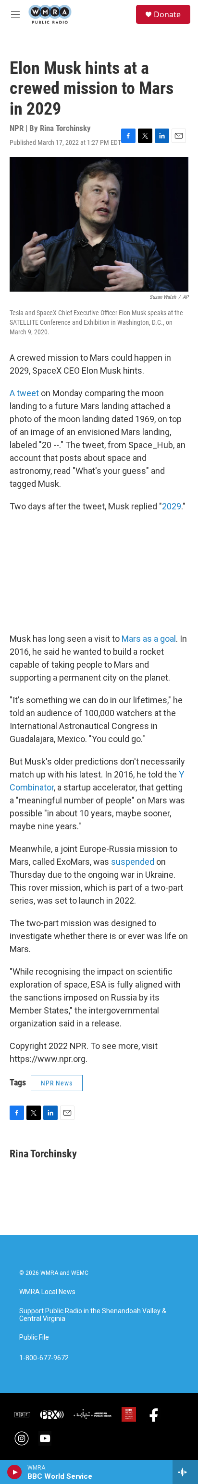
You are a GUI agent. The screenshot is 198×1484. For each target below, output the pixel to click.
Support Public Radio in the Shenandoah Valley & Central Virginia (92, 1314)
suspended (132, 862)
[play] (15, 1472)
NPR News (57, 1083)
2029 (171, 506)
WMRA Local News (47, 1292)
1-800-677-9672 (44, 1358)
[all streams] (185, 1472)
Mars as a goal (149, 639)
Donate (167, 14)
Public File (34, 1337)
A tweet (25, 393)
